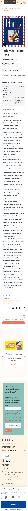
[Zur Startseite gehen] (10, 2)
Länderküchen (6, 298)
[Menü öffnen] (1, 2)
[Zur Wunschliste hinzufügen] (3, 70)
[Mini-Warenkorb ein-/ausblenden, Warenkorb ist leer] (24, 2)
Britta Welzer (7, 82)
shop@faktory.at (10, 483)
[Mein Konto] (21, 2)
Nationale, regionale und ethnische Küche (11, 300)
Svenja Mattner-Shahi (16, 82)
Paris (5, 303)
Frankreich (10, 303)
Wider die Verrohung (14, 354)
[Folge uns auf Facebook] (13, 456)
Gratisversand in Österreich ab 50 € (13, 319)
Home (3, 7)
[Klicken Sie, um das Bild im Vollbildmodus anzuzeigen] (13, 31)
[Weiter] (24, 354)
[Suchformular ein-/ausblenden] (18, 2)
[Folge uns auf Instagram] (13, 461)
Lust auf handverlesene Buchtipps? (12, 389)
